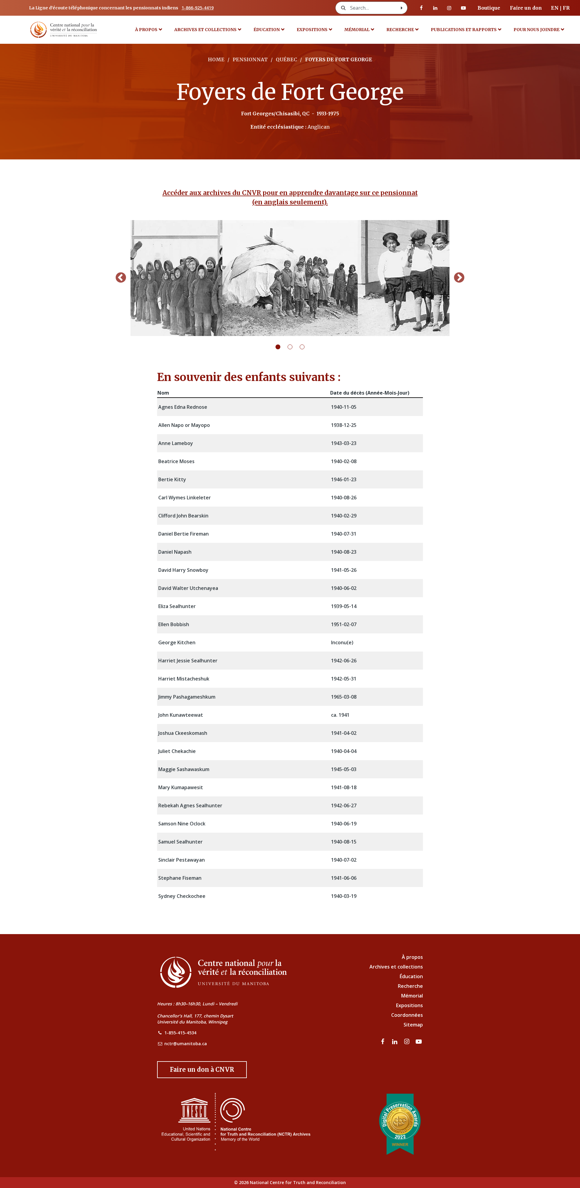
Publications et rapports (464, 29)
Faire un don (526, 8)
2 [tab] (293, 346)
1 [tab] (281, 346)
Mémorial (412, 995)
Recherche (400, 29)
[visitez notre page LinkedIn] (435, 7)
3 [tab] (305, 346)
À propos (146, 29)
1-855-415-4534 (180, 1033)
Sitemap (413, 1024)
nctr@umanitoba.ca (185, 1043)
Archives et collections (205, 29)
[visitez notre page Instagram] (449, 7)
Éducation (266, 29)
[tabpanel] (290, 278)
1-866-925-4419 (198, 8)
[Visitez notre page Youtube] (463, 7)
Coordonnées (407, 1015)
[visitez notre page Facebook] (421, 7)
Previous (121, 278)
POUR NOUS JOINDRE (536, 29)
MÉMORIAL (356, 29)
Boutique (489, 8)
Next (459, 278)
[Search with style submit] (401, 8)
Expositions (312, 29)
